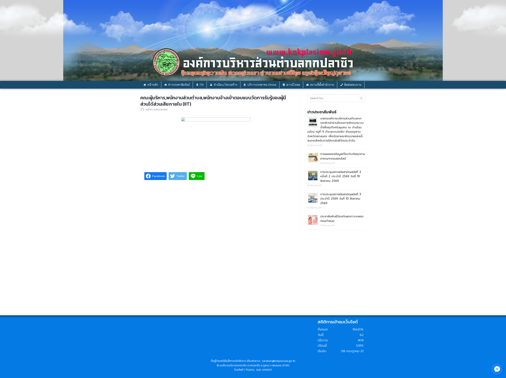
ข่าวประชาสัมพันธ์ (179, 84)
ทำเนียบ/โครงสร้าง (225, 84)
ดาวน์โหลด (293, 84)
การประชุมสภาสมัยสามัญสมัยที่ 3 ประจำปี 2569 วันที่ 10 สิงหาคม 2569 (340, 198)
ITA (202, 84)
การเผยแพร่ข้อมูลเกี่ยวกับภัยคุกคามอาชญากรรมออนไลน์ (342, 156)
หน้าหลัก (152, 84)
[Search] (361, 98)
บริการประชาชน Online (261, 84)
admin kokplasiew (156, 109)
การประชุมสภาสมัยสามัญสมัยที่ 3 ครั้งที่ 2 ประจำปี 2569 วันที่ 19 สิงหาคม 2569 (340, 176)
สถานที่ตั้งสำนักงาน (322, 84)
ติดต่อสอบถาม (352, 84)
